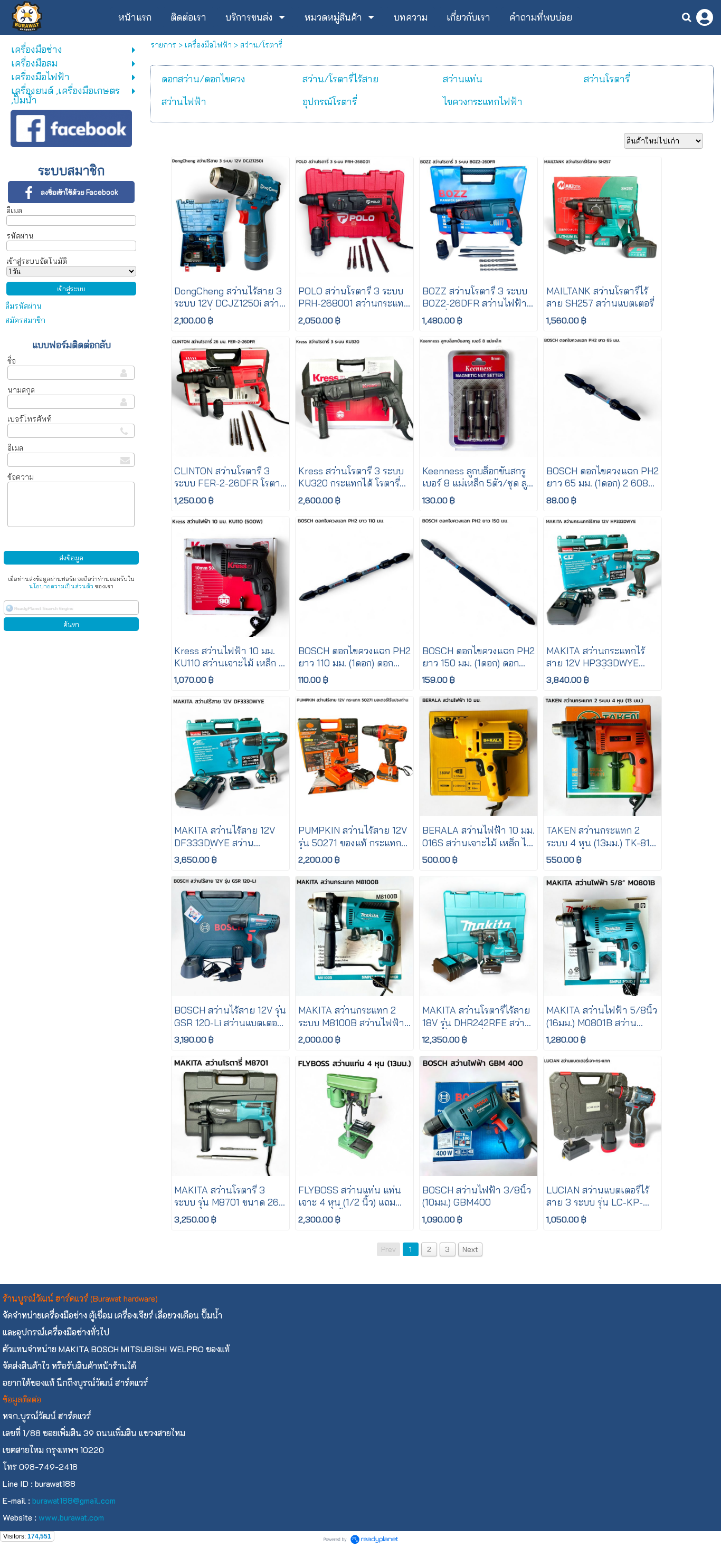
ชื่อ (11, 361)
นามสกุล (21, 390)
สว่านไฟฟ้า (184, 101)
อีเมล (14, 210)
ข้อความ (20, 477)
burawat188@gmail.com (74, 1500)
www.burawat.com (71, 1517)
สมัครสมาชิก (25, 320)
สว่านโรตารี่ (607, 79)
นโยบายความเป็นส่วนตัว (61, 586)
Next (470, 1249)
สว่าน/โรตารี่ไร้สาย (340, 79)
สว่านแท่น (462, 79)
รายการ (163, 45)
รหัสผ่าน (20, 236)
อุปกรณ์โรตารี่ (329, 101)
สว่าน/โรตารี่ (261, 45)
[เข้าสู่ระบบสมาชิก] (704, 17)
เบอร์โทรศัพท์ (29, 419)
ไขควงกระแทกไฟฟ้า (483, 101)
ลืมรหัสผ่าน (23, 306)
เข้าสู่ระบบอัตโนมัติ (36, 261)
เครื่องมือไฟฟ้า (208, 45)
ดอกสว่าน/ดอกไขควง (203, 79)
